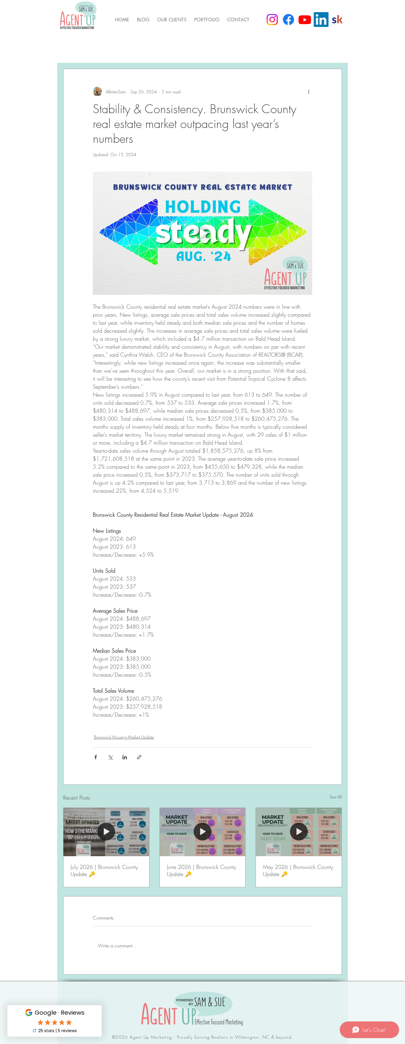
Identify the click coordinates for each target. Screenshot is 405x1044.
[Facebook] (288, 19)
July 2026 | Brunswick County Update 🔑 (104, 870)
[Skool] (337, 19)
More (271, 50)
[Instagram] (272, 19)
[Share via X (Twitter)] (110, 757)
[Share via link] (139, 757)
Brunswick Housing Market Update (132, 50)
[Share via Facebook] (95, 757)
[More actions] (308, 91)
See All (336, 797)
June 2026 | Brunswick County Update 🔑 (201, 870)
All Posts (72, 50)
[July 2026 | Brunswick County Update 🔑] (106, 832)
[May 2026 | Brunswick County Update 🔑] (299, 832)
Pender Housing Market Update (218, 50)
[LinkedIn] (321, 19)
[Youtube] (304, 19)
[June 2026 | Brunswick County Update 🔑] (202, 832)
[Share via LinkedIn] (124, 757)
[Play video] (202, 233)
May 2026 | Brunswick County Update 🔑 (298, 870)
